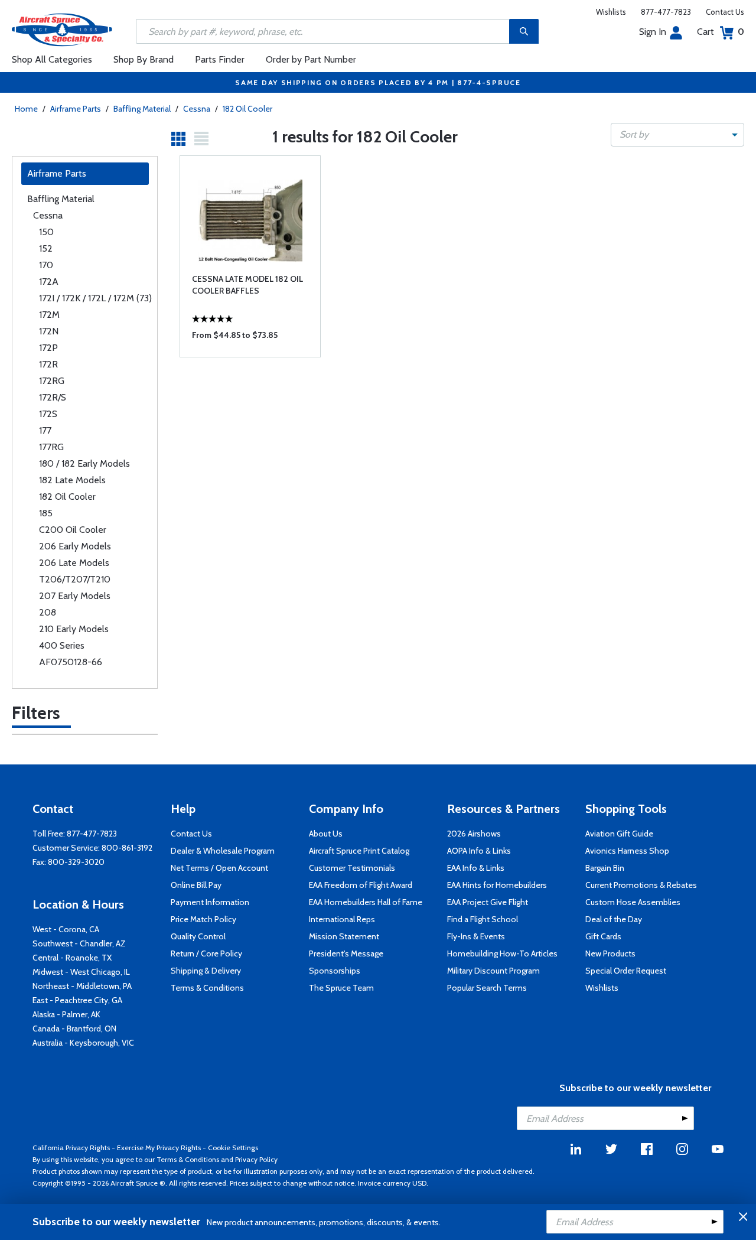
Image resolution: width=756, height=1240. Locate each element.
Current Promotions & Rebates (641, 885)
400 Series (61, 645)
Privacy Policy (256, 1159)
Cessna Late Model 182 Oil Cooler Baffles (247, 285)
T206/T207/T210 (74, 579)
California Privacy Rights (71, 1147)
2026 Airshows (474, 833)
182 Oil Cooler (247, 108)
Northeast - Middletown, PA (82, 986)
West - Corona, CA (65, 929)
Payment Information (210, 902)
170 (46, 265)
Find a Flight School (482, 919)
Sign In (652, 31)
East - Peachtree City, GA (77, 1000)
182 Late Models (72, 480)
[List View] (201, 139)
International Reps (342, 919)
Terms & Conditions (207, 987)
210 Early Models (74, 628)
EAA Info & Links (475, 868)
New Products (610, 953)
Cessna (196, 108)
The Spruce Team (341, 987)
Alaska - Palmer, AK (66, 1014)
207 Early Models (74, 595)
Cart (720, 31)
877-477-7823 (666, 12)
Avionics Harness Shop (627, 850)
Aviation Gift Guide (619, 833)
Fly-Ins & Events (476, 936)
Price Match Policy (203, 919)
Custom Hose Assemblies (632, 902)
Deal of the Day (613, 919)
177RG (51, 447)
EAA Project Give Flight (487, 902)
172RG (51, 380)
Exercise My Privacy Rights (159, 1147)
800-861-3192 (127, 847)
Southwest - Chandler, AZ (79, 943)
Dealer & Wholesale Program (223, 850)
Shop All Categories (52, 59)
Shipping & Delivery (206, 970)
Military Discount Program (493, 970)
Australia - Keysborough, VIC (83, 1042)
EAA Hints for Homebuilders (497, 885)
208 (47, 612)
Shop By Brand (143, 59)
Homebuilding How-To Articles (502, 953)
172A (48, 281)
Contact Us (725, 12)
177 (45, 430)
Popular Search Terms (487, 987)
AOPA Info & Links (479, 850)
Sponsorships (334, 970)
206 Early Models (75, 546)
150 (46, 231)
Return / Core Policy (206, 953)
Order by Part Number (311, 59)
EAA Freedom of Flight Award (360, 885)
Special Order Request (625, 970)
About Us (326, 833)
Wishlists (611, 12)
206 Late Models (74, 562)
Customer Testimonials (352, 868)
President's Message (346, 953)
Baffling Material (142, 108)
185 (46, 513)
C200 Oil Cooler (72, 529)
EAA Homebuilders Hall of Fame (365, 902)
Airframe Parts (75, 108)
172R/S (52, 397)
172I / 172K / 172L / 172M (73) (95, 298)
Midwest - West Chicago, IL (81, 971)
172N (48, 331)
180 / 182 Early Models (84, 463)
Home (26, 108)
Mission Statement (344, 936)
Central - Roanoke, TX (72, 957)
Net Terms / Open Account (219, 868)
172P (48, 347)
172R (48, 364)
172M (49, 314)
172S (48, 413)
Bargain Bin (604, 868)
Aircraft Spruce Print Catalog (359, 850)
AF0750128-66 (70, 662)
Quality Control (198, 936)
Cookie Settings (233, 1147)
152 (46, 248)
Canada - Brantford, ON (74, 1028)
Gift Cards (603, 936)
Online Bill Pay (196, 885)
